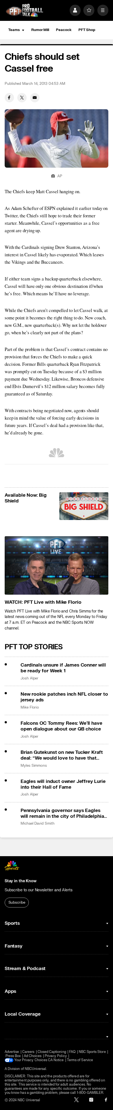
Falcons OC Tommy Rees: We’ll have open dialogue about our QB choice (61, 726)
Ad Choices (33, 1056)
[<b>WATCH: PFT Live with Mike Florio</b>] (56, 565)
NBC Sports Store (92, 1052)
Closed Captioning (52, 1052)
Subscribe (17, 902)
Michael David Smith (38, 823)
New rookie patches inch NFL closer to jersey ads (64, 697)
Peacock (63, 30)
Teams (14, 30)
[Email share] (34, 97)
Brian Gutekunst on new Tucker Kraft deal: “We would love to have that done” (62, 755)
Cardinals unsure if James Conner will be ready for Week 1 (63, 668)
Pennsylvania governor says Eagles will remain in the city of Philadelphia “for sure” (62, 813)
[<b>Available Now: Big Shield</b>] (84, 506)
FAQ (72, 1052)
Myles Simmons (34, 765)
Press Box (13, 1056)
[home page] (24, 10)
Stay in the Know (20, 881)
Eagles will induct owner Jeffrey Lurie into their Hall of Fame (63, 784)
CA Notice (56, 1060)
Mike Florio (30, 707)
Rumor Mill (40, 30)
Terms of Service (80, 1060)
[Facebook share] (9, 97)
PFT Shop (86, 30)
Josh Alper (29, 678)
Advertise (12, 1052)
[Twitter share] (22, 97)
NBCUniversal (35, 1069)
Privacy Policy (56, 1056)
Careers (28, 1052)
